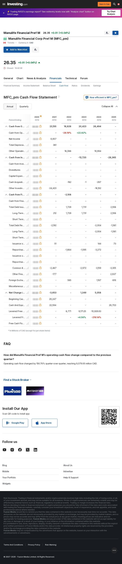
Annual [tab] (10, 106)
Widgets (6, 483)
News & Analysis (36, 78)
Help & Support (70, 477)
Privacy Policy (34, 545)
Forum (84, 78)
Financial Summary (12, 86)
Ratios (74, 86)
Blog (4, 465)
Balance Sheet (49, 86)
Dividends (85, 86)
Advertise (68, 471)
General (8, 78)
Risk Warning (50, 545)
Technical (71, 78)
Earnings (97, 86)
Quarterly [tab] (24, 106)
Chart (20, 78)
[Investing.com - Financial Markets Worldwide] (17, 4)
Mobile (5, 471)
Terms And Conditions (13, 545)
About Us (67, 465)
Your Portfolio (9, 477)
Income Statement (31, 86)
